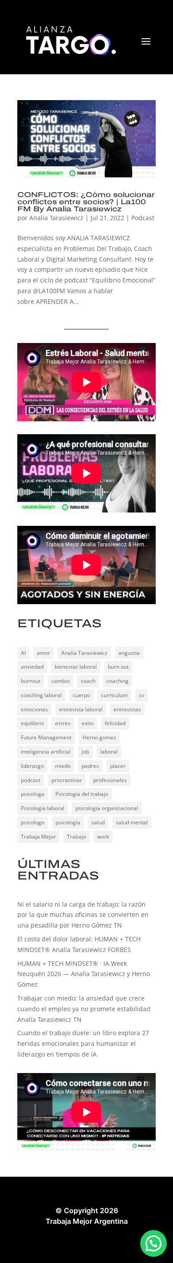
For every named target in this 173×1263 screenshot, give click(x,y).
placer (118, 766)
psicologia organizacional (106, 808)
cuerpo (81, 695)
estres (63, 723)
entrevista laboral (80, 709)
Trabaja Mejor (38, 836)
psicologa (32, 794)
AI (23, 653)
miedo (63, 766)
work (103, 836)
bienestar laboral (76, 666)
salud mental (132, 822)
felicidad (115, 723)
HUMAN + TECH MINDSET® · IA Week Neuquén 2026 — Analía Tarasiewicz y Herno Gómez (83, 974)
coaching (117, 681)
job (85, 751)
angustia (129, 653)
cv (141, 695)
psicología (67, 822)
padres (90, 766)
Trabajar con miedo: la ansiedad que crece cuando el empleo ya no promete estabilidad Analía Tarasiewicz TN (83, 1009)
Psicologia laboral (42, 808)
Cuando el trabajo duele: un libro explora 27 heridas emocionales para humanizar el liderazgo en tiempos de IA (83, 1043)
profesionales (110, 780)
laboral (109, 751)
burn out (118, 666)
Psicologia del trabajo (81, 794)
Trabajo (76, 836)
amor (43, 653)
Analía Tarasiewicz (84, 653)
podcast (30, 780)
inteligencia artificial (46, 751)
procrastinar (66, 780)
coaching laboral (41, 695)
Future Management (46, 737)
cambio (60, 681)
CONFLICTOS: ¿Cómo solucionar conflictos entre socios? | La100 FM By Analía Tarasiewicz (86, 202)
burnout (30, 681)
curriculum (114, 695)
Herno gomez (99, 737)
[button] (153, 1243)
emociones (34, 709)
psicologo (32, 822)
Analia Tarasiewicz (56, 218)
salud (98, 822)
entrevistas (127, 709)
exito (88, 723)
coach (88, 681)
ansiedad (32, 666)
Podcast (142, 218)
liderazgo (32, 766)
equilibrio (32, 723)
